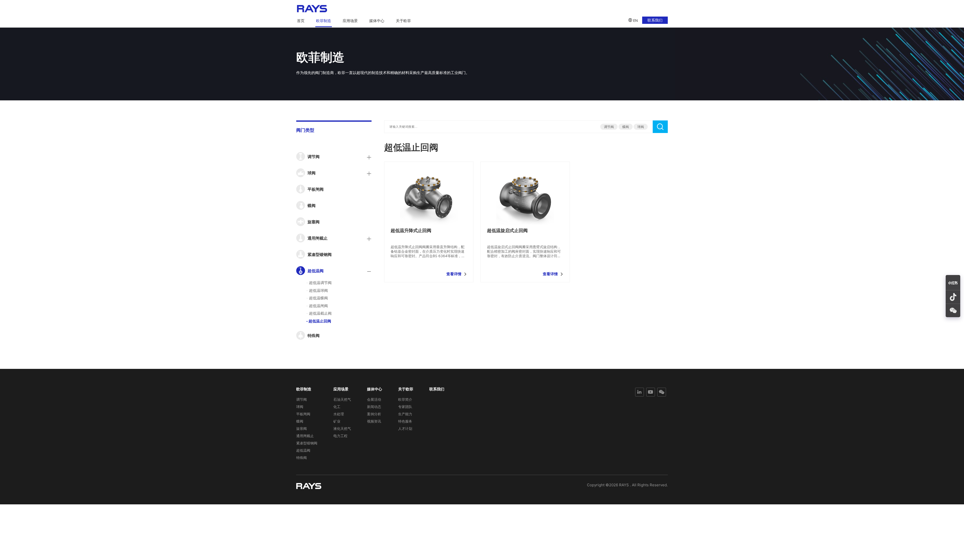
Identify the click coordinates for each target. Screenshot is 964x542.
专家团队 (405, 406)
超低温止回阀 (318, 321)
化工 (336, 406)
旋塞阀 (301, 428)
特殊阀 (301, 457)
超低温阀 (303, 450)
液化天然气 (342, 428)
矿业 (336, 421)
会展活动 (374, 399)
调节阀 (609, 127)
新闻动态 (374, 406)
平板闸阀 (303, 414)
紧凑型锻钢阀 (306, 443)
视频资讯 (374, 421)
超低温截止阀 (319, 313)
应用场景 (350, 20)
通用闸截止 (305, 436)
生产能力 (405, 414)
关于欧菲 (403, 20)
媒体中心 (376, 20)
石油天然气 (342, 399)
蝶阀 (625, 127)
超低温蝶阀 (317, 298)
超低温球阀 (317, 290)
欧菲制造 (323, 20)
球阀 (640, 127)
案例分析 (374, 414)
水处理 (338, 414)
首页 (301, 20)
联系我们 (654, 20)
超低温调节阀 (319, 282)
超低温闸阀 (317, 305)
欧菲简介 (405, 399)
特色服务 (405, 421)
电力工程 (340, 436)
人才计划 (405, 428)
